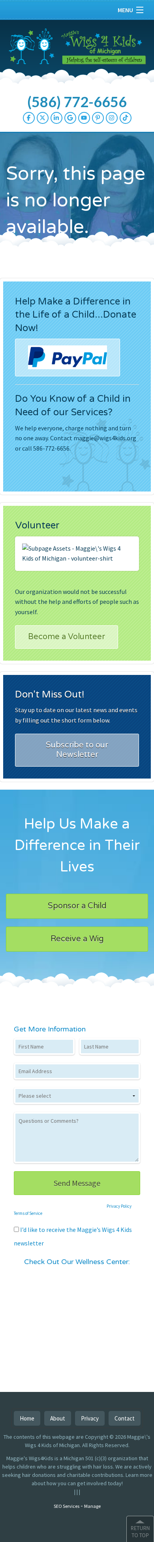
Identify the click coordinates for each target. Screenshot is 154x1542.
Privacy (90, 1418)
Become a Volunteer (66, 637)
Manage (92, 1506)
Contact (125, 1418)
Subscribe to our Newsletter (77, 749)
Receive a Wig (77, 939)
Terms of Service (28, 1213)
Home (27, 1418)
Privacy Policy (119, 1206)
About (57, 1418)
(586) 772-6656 (77, 101)
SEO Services (66, 1506)
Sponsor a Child (77, 906)
